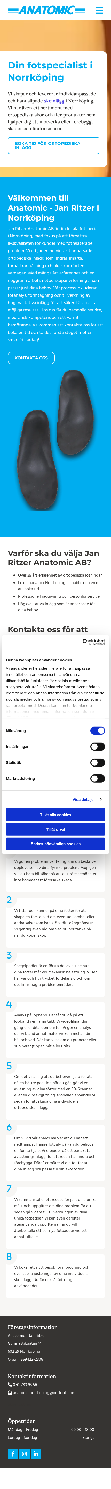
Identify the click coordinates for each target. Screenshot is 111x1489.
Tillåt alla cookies (55, 815)
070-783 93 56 (25, 1385)
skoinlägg (54, 101)
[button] (53, 145)
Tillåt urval (55, 829)
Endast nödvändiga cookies (56, 844)
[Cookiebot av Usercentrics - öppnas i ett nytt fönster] (82, 642)
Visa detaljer (84, 799)
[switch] (97, 747)
